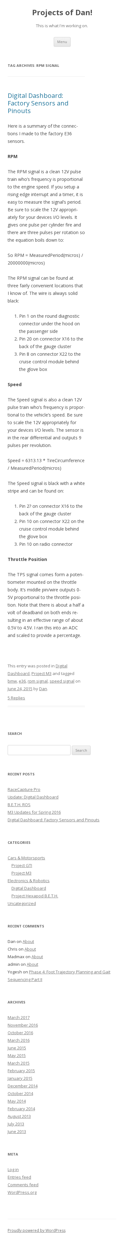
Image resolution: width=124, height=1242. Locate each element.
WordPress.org (22, 1192)
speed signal (62, 681)
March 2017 (19, 1017)
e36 (22, 681)
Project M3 (41, 673)
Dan (43, 688)
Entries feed (19, 1177)
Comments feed (23, 1185)
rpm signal (38, 681)
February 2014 (21, 1108)
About (28, 941)
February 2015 (21, 1070)
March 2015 (19, 1063)
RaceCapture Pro (24, 789)
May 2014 (17, 1101)
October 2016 (20, 1032)
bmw (12, 681)
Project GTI (21, 865)
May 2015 (17, 1055)
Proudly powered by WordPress (36, 1230)
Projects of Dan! (62, 12)
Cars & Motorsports (26, 858)
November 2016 (23, 1025)
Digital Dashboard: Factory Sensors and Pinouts (38, 103)
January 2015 (20, 1078)
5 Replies (16, 698)
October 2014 (20, 1093)
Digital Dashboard (28, 888)
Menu (62, 41)
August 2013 (19, 1116)
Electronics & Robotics (29, 880)
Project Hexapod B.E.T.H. (34, 896)
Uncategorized (22, 903)
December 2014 (23, 1086)
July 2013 (16, 1124)
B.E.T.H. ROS (19, 804)
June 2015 (17, 1048)
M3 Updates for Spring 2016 (34, 812)
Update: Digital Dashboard (33, 797)
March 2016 (19, 1040)
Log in (13, 1169)
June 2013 (17, 1131)
